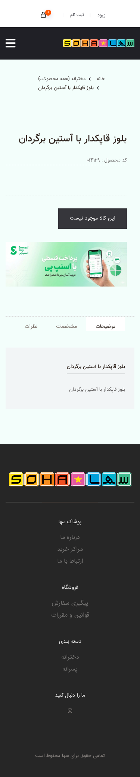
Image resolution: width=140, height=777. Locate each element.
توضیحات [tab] (105, 326)
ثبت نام (77, 15)
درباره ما (70, 537)
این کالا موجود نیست (92, 218)
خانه (101, 79)
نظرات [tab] (31, 326)
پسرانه (70, 669)
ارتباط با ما (70, 561)
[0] (43, 16)
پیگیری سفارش (70, 603)
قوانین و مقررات (70, 615)
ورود (101, 15)
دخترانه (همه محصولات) (61, 79)
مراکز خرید (70, 549)
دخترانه (70, 657)
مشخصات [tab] (66, 326)
